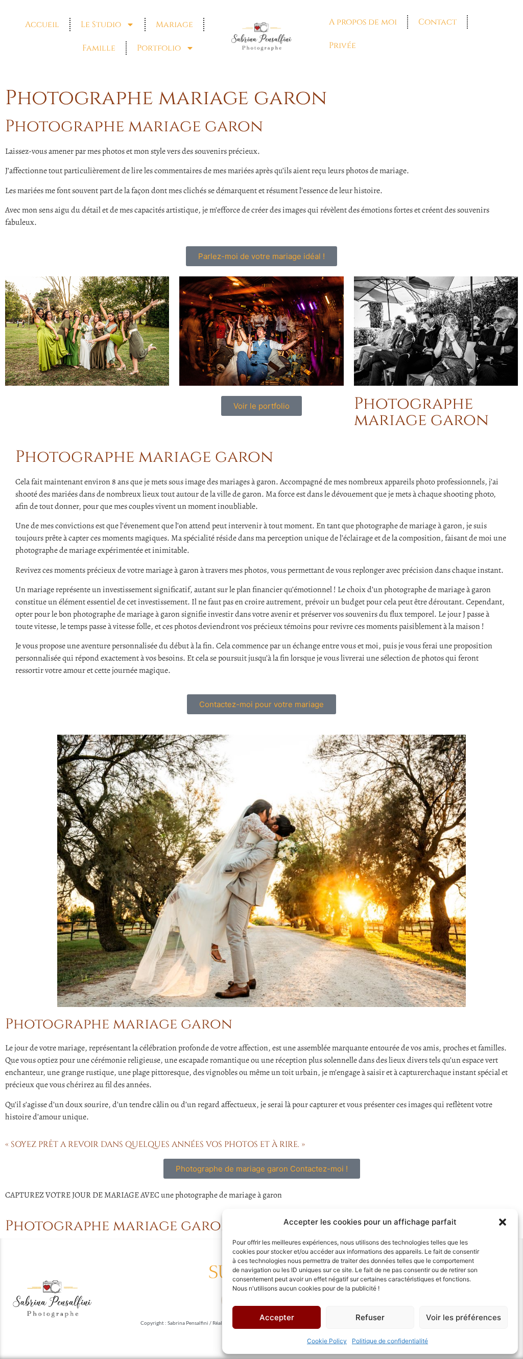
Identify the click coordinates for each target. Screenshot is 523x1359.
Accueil (42, 24)
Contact (437, 22)
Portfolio (159, 48)
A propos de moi (363, 22)
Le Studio (101, 24)
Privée (342, 45)
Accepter (276, 1317)
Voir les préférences (463, 1317)
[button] (502, 1222)
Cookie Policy (327, 1341)
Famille (98, 48)
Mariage (174, 24)
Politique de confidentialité (390, 1341)
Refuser (370, 1317)
